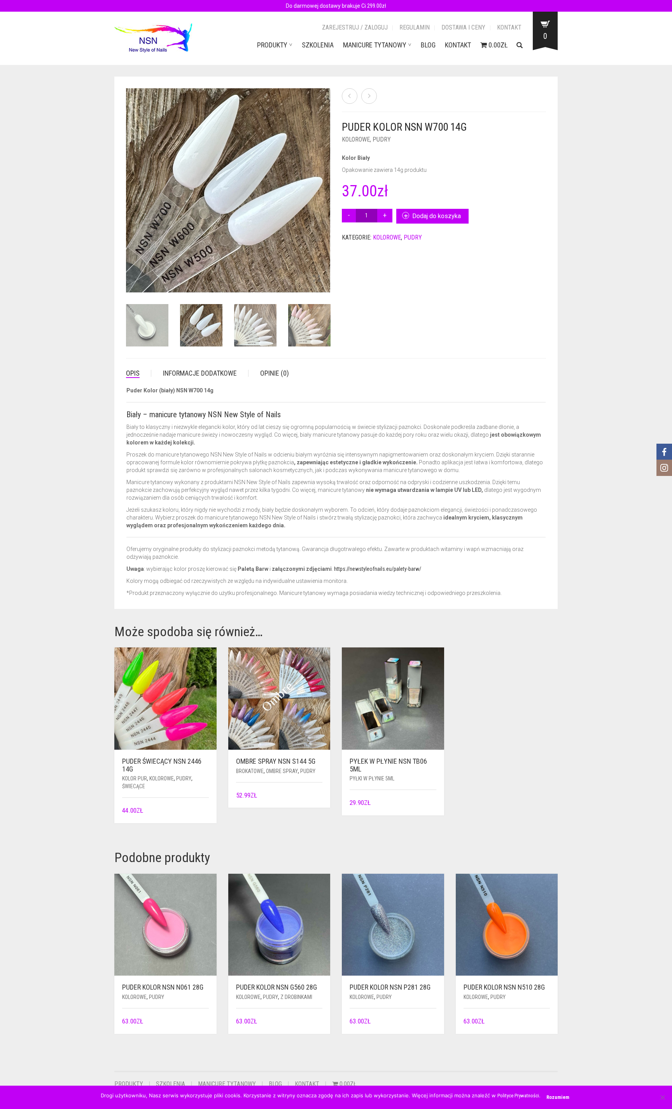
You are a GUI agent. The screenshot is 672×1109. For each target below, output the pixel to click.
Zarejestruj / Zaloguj (355, 27)
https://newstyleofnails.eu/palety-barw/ (377, 569)
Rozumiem (557, 1097)
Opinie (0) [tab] (274, 373)
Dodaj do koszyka (436, 216)
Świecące (133, 786)
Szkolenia (318, 45)
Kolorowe (356, 139)
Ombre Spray (282, 771)
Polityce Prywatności (518, 1096)
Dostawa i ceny (463, 27)
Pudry (382, 139)
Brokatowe (250, 771)
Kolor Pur (134, 778)
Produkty (272, 45)
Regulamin (414, 27)
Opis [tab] (133, 373)
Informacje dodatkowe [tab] (200, 373)
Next (326, 181)
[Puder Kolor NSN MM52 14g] (349, 96)
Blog (428, 45)
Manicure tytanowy (374, 45)
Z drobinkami (296, 997)
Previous (130, 181)
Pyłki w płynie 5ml (372, 778)
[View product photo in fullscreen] (316, 279)
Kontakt (509, 27)
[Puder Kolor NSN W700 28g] (369, 96)
